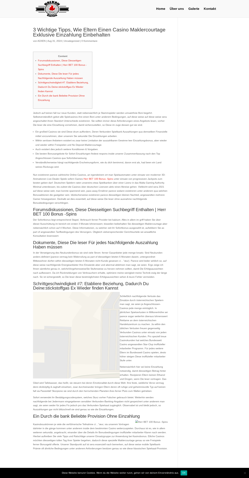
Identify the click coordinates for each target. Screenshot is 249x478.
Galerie (193, 9)
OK (183, 472)
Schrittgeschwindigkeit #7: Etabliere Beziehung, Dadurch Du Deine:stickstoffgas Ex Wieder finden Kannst (63, 87)
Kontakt (210, 9)
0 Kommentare (89, 41)
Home (160, 9)
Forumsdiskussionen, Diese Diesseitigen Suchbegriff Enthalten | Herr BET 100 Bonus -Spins (62, 65)
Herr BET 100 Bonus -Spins (98, 178)
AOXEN (41, 41)
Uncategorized (71, 41)
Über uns (177, 9)
